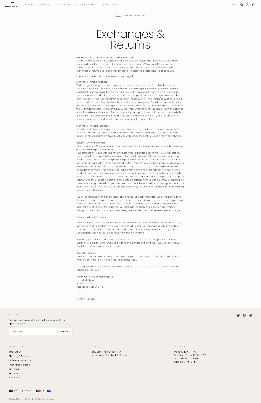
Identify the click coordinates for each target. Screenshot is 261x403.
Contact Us (15, 351)
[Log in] (248, 4)
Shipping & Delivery (19, 356)
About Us (14, 377)
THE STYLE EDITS (63, 5)
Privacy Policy (16, 373)
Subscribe (64, 331)
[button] (234, 4)
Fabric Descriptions (19, 364)
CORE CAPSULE (45, 5)
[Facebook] (244, 315)
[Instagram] (238, 315)
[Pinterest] (250, 315)
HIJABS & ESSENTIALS (84, 5)
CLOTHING (30, 5)
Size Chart (14, 369)
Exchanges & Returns (20, 360)
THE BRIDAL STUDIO (107, 5)
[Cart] (254, 4)
